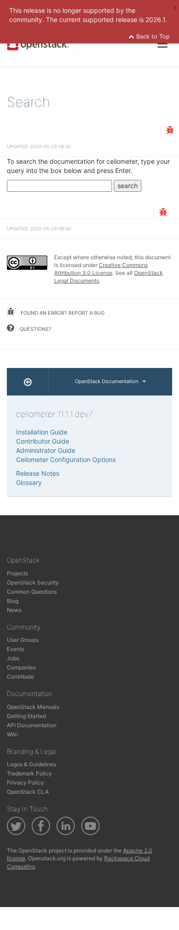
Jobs (13, 658)
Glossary (29, 482)
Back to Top (152, 36)
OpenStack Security (33, 582)
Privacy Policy (25, 782)
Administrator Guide (45, 450)
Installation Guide (41, 432)
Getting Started (26, 716)
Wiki (12, 734)
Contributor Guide (42, 441)
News (14, 610)
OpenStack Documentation (106, 381)
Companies (21, 667)
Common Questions (32, 591)
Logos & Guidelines (31, 764)
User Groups (23, 639)
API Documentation (31, 725)
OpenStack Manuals (33, 706)
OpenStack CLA (28, 791)
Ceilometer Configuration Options (66, 459)
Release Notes (37, 473)
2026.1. (156, 19)
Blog (12, 600)
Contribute (20, 676)
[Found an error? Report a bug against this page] (170, 131)
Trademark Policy (29, 773)
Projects (17, 573)
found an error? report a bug (62, 313)
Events (15, 649)
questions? (34, 329)
